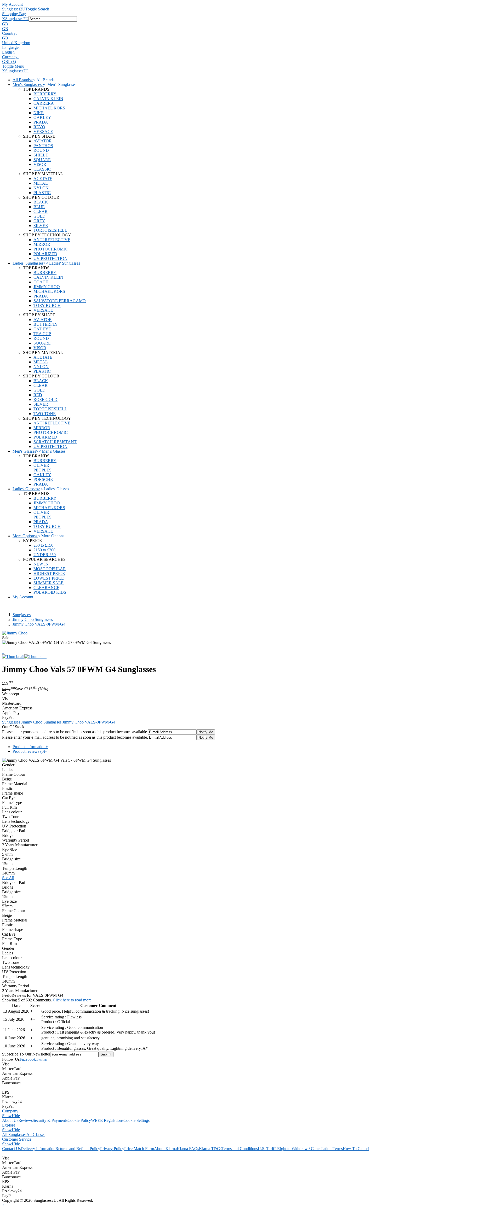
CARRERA (43, 103)
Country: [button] (9, 33)
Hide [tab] (16, 1115)
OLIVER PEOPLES (42, 467)
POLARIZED (45, 254)
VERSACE (43, 131)
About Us (10, 1120)
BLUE (39, 207)
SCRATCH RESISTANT (55, 442)
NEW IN (41, 564)
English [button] (8, 52)
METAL (40, 183)
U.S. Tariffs (267, 1148)
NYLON (41, 188)
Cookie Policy (79, 1120)
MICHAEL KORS (49, 108)
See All (8, 878)
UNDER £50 (44, 554)
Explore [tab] (8, 1125)
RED (37, 395)
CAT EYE (42, 329)
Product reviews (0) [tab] (30, 751)
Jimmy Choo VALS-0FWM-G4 (39, 624)
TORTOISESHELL (50, 230)
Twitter (42, 1059)
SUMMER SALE (48, 583)
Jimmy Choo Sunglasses (33, 619)
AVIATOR (42, 141)
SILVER (40, 225)
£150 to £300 (44, 550)
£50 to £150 (43, 545)
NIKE (38, 112)
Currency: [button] (10, 57)
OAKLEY (42, 117)
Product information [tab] (30, 746)
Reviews (25, 1120)
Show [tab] (7, 1115)
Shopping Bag (14, 13)
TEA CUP (42, 333)
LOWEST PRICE (48, 578)
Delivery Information (38, 1148)
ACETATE (42, 178)
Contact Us (11, 1148)
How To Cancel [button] (356, 1148)
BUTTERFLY (45, 324)
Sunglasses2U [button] (16, 18)
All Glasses (35, 1134)
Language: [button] (11, 47)
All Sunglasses (14, 1134)
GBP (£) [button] (9, 61)
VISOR (39, 164)
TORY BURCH (47, 305)
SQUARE (42, 160)
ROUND (41, 150)
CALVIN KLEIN (48, 98)
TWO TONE (44, 413)
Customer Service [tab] (16, 1139)
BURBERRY (44, 94)
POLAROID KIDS (49, 592)
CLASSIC (42, 169)
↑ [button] (3, 1205)
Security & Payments (50, 1120)
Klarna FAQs (188, 1148)
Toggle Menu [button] (13, 66)
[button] (251, 24)
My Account (12, 4)
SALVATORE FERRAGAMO (59, 301)
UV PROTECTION (50, 258)
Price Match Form (139, 1148)
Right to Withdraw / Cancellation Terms (310, 1148)
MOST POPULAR (49, 569)
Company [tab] (10, 1111)
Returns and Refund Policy (77, 1148)
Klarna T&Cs (210, 1148)
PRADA (40, 122)
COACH (41, 282)
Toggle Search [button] (37, 9)
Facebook (28, 1059)
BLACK (40, 202)
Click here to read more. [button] (73, 1000)
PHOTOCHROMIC (50, 249)
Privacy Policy (112, 1148)
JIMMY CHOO (46, 286)
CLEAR (40, 211)
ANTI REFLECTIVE (51, 239)
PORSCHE (43, 479)
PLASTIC (42, 192)
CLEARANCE (46, 587)
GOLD (39, 216)
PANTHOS (43, 145)
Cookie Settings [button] (136, 1120)
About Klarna (165, 1148)
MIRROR (41, 244)
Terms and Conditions (239, 1148)
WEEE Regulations (107, 1120)
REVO (39, 127)
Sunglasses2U (13, 9)
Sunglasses (22, 615)
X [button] (3, 18)
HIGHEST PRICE (49, 573)
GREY (39, 221)
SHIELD (41, 155)
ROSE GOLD (45, 399)
